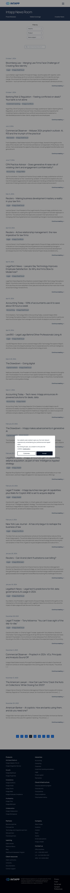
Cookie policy (26, 449)
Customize (26, 453)
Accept (44, 453)
